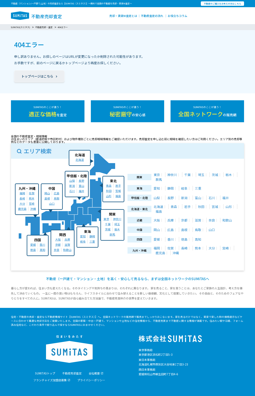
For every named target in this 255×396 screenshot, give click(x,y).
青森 (109, 186)
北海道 (80, 160)
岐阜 (83, 241)
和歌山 (67, 250)
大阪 (58, 239)
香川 (42, 245)
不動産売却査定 (72, 373)
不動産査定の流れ (152, 16)
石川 (72, 191)
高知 (42, 250)
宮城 (118, 191)
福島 (118, 196)
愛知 (83, 236)
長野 (81, 181)
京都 (58, 245)
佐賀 (31, 193)
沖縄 (33, 209)
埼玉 (117, 224)
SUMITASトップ (45, 373)
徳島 (33, 250)
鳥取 (56, 198)
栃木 (117, 229)
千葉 (108, 224)
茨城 (108, 229)
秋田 (109, 191)
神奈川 (117, 219)
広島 (56, 193)
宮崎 (31, 204)
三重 (92, 241)
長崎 (22, 198)
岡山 (47, 193)
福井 (81, 191)
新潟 (72, 186)
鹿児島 (22, 209)
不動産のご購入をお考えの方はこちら (222, 3)
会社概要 (94, 373)
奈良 (56, 250)
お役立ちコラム (177, 16)
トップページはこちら (37, 76)
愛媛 (33, 245)
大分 (22, 204)
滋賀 (67, 245)
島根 (47, 198)
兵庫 (67, 239)
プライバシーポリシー (91, 380)
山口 (52, 204)
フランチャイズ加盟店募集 (50, 380)
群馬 (112, 234)
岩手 (118, 186)
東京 (106, 219)
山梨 (72, 181)
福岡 (22, 193)
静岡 (92, 236)
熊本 (31, 198)
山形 (109, 196)
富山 (81, 186)
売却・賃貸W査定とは (123, 16)
